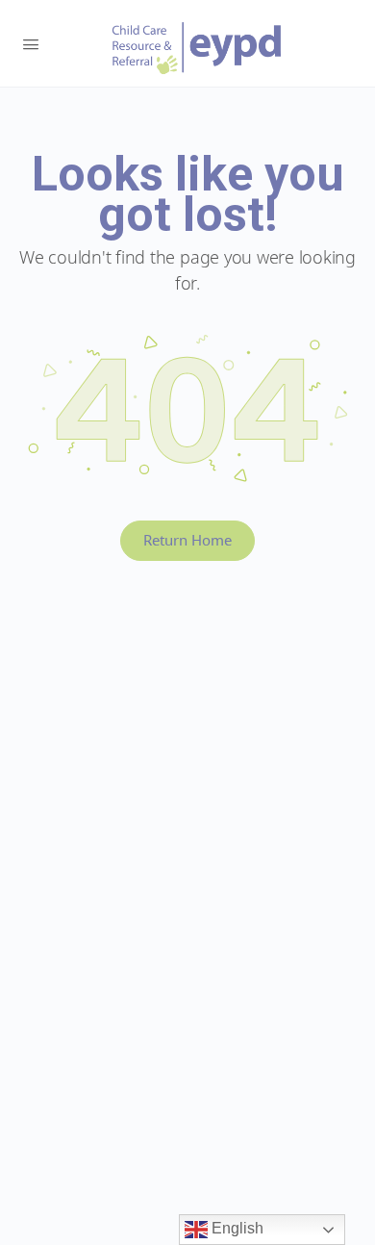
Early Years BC (197, 48)
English (235, 1228)
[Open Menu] (30, 42)
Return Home (187, 539)
